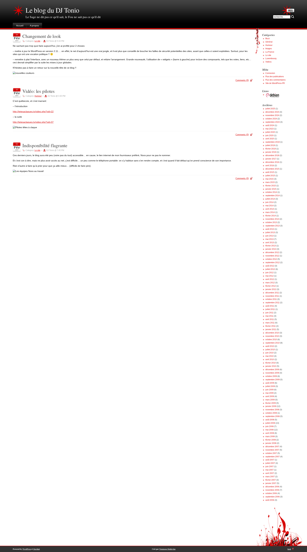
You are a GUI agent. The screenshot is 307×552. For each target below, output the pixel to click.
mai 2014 (269, 206)
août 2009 (269, 383)
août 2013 (269, 229)
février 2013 (270, 246)
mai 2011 (269, 316)
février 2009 (270, 403)
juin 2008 (269, 426)
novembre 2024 (272, 115)
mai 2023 (269, 129)
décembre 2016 (272, 162)
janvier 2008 (270, 443)
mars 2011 (270, 323)
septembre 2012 (272, 262)
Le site (37, 41)
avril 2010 (269, 359)
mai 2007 (269, 470)
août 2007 (269, 460)
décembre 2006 (272, 487)
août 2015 (269, 172)
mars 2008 (270, 436)
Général (268, 42)
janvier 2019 (270, 152)
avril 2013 (269, 242)
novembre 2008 (272, 410)
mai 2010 (269, 356)
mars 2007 (270, 476)
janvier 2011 (270, 329)
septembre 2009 (272, 379)
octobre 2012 (271, 259)
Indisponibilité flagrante (44, 145)
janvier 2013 (270, 249)
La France (269, 52)
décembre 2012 (272, 252)
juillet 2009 (270, 386)
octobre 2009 (271, 376)
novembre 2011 (272, 296)
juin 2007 (269, 466)
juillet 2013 (270, 232)
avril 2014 (269, 209)
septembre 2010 (272, 343)
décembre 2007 (272, 446)
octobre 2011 (271, 299)
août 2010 (269, 346)
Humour (38, 96)
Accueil (19, 25)
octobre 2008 (271, 413)
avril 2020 (269, 139)
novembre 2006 (272, 490)
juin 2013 (269, 236)
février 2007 (270, 480)
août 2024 (269, 125)
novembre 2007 (272, 450)
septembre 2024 (272, 122)
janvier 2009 (270, 406)
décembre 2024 (272, 112)
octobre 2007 (271, 453)
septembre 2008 (272, 416)
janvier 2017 (270, 159)
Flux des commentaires (275, 80)
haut (289, 549)
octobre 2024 (271, 119)
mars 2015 (270, 182)
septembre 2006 (272, 497)
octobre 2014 (271, 192)
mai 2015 (269, 179)
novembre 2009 (272, 373)
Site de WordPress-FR (275, 83)
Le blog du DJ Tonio (52, 10)
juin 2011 (269, 313)
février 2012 (270, 286)
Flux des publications (274, 76)
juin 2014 (269, 202)
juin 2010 (269, 353)
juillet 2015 (270, 175)
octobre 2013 (271, 222)
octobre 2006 (271, 493)
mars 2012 (270, 283)
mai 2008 (269, 430)
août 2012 (269, 266)
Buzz (267, 38)
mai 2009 (269, 393)
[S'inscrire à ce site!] (290, 11)
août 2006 (269, 500)
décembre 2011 (272, 293)
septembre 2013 (272, 226)
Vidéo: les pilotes (38, 91)
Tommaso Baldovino (167, 549)
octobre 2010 (271, 339)
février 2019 (270, 149)
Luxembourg (270, 58)
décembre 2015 (272, 169)
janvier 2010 (270, 366)
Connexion (270, 73)
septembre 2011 (272, 302)
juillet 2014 (270, 199)
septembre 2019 (272, 142)
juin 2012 (269, 272)
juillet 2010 (270, 349)
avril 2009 (269, 396)
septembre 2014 (272, 195)
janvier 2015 (270, 189)
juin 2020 (269, 135)
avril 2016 (269, 165)
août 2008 (269, 420)
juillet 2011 (270, 309)
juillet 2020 (270, 132)
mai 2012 (269, 276)
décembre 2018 (272, 155)
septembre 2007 (272, 456)
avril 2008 (269, 433)
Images (268, 48)
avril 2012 (269, 279)
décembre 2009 (272, 369)
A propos (34, 25)
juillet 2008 (270, 423)
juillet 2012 (270, 269)
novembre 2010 (272, 336)
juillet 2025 (270, 109)
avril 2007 (269, 473)
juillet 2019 (270, 145)
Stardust (36, 549)
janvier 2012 (270, 289)
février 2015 (270, 186)
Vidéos (268, 62)
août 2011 (269, 306)
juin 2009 (269, 390)
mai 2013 (269, 239)
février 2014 (270, 216)
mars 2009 (270, 400)
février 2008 (270, 440)
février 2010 (270, 363)
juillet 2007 (270, 463)
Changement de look (41, 36)
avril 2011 (269, 319)
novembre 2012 (272, 256)
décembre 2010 (272, 333)
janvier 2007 (270, 483)
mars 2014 (270, 212)
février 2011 (270, 326)
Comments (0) (242, 80)
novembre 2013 (272, 219)
